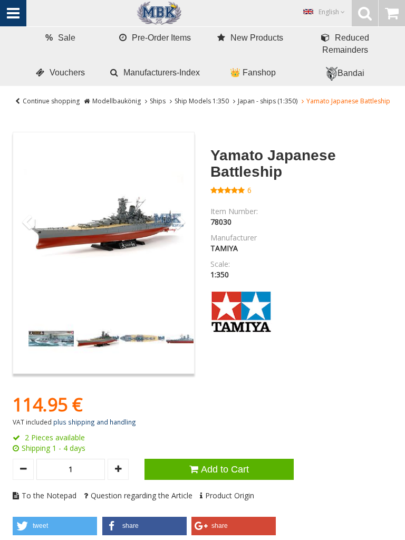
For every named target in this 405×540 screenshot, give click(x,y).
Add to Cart (225, 469)
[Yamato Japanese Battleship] (103, 222)
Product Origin (229, 495)
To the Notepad (49, 495)
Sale (60, 37)
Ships (158, 101)
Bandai (351, 73)
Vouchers (67, 72)
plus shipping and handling (94, 422)
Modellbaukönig (116, 101)
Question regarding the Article (141, 495)
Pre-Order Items (161, 37)
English (330, 11)
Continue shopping (51, 101)
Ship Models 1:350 (202, 101)
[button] (55, 526)
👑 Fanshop (253, 72)
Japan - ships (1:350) (267, 101)
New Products (256, 37)
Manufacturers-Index (161, 72)
